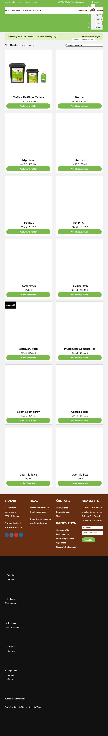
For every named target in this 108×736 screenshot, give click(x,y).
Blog (35, 2)
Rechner (16, 10)
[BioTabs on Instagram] (12, 535)
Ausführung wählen (28, 106)
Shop (7, 10)
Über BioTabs (10, 2)
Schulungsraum (31, 10)
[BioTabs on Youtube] (16, 535)
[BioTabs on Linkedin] (21, 535)
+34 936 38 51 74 (64, 2)
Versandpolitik (62, 530)
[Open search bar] (73, 35)
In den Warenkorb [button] (28, 294)
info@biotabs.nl (78, 2)
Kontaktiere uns (24, 2)
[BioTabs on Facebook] (7, 535)
